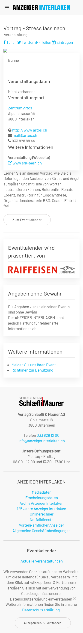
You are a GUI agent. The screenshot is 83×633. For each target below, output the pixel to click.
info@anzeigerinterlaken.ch (41, 440)
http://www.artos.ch (29, 130)
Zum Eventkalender (27, 220)
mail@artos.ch (25, 135)
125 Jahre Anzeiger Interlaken (41, 508)
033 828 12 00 (48, 435)
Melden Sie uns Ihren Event (34, 364)
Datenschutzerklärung (41, 609)
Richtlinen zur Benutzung (32, 370)
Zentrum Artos (20, 108)
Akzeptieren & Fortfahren (43, 623)
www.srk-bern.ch (27, 163)
